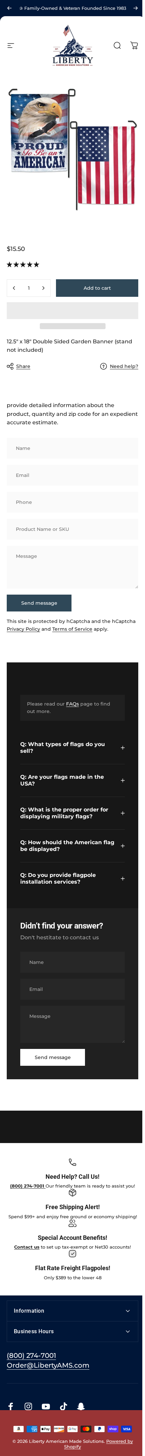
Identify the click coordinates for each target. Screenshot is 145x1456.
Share (23, 366)
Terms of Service (72, 629)
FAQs (72, 704)
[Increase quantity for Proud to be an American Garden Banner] (43, 288)
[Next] (135, 8)
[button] (23, 264)
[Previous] (9, 8)
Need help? (124, 366)
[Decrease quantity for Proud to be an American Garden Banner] (14, 288)
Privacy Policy (23, 629)
